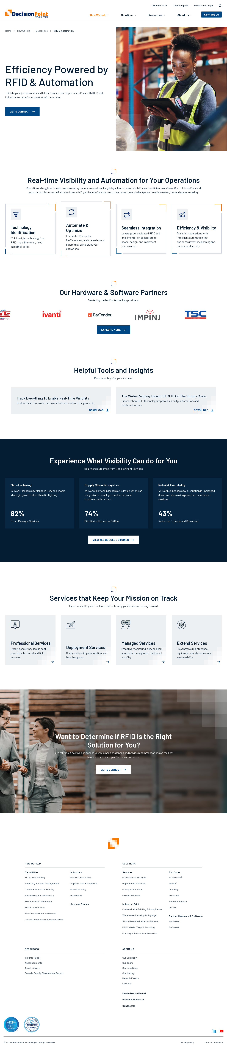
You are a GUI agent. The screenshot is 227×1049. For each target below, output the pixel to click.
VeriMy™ (173, 883)
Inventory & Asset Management (42, 883)
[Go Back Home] (113, 843)
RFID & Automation (35, 907)
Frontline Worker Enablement (40, 913)
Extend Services (131, 895)
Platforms (174, 872)
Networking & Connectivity (39, 895)
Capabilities (42, 30)
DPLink (172, 907)
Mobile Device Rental (134, 993)
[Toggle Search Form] (219, 6)
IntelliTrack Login (203, 5)
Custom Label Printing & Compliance (142, 909)
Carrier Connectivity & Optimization (44, 919)
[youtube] (221, 1031)
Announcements (33, 962)
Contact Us (128, 1005)
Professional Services (134, 877)
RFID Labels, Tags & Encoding (138, 927)
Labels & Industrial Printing (39, 889)
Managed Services (132, 889)
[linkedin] (214, 1031)
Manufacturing (78, 889)
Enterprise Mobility (35, 877)
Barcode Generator (133, 999)
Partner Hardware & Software (186, 916)
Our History (128, 973)
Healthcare (76, 895)
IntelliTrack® (175, 877)
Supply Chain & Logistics (83, 883)
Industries (76, 872)
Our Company (129, 957)
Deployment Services (134, 883)
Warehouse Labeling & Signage (139, 915)
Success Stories (79, 904)
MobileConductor (178, 901)
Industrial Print (130, 904)
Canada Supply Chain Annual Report (44, 973)
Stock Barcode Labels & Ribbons (140, 921)
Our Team (127, 962)
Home (8, 30)
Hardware (174, 921)
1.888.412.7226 (159, 5)
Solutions (127, 15)
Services (127, 872)
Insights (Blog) (32, 957)
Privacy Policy (187, 1042)
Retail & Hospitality (81, 877)
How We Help (98, 15)
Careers (126, 983)
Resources (155, 15)
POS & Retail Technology (38, 901)
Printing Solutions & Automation (139, 933)
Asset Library (32, 967)
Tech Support (180, 5)
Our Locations (130, 967)
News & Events (130, 978)
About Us (183, 15)
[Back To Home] (26, 14)
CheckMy (173, 889)
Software (174, 927)
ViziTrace (174, 895)
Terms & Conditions (214, 1042)
